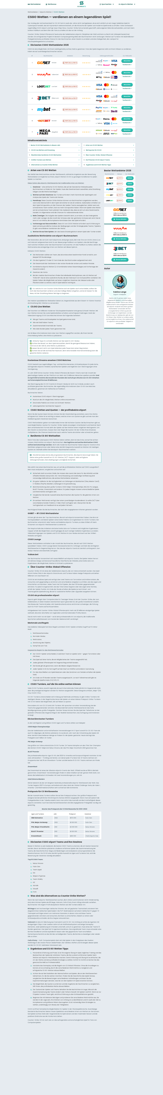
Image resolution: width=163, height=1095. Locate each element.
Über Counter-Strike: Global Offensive (99, 155)
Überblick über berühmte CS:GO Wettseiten (46, 155)
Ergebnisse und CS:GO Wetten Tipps (98, 165)
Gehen (130, 178)
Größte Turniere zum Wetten (41, 160)
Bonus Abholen (121, 219)
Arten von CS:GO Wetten (94, 145)
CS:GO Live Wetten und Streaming (43, 150)
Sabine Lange (119, 292)
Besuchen (127, 61)
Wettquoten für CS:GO (93, 150)
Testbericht (126, 65)
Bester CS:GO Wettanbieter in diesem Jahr (45, 145)
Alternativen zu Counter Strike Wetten (44, 165)
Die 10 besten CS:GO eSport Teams (98, 160)
